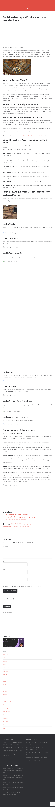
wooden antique (25, 526)
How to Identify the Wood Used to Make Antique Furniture (21, 517)
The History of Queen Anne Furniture (15, 516)
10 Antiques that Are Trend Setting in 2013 (17, 514)
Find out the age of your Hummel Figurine (13, 747)
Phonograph (6, 708)
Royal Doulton (6, 711)
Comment (5, 546)
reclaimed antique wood (41, 524)
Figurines (5, 684)
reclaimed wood (7, 526)
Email (4, 569)
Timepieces (14, 526)
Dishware (5, 674)
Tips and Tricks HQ (27, 801)
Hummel (5, 694)
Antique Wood (14, 523)
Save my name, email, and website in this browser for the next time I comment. (22, 586)
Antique (13, 524)
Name (5, 561)
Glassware (5, 691)
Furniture (32, 524)
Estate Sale (5, 678)
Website (5, 576)
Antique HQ (27, 4)
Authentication (6, 668)
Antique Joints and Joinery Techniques (16, 519)
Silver (4, 714)
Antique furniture (20, 524)
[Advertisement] (27, 33)
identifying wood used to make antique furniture (32, 135)
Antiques (21, 523)
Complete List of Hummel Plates (34, 761)
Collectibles (27, 524)
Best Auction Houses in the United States (13, 759)
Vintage (4, 724)
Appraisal (5, 661)
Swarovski (5, 718)
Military (4, 704)
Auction (4, 664)
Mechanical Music (7, 701)
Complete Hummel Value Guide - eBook (12, 750)
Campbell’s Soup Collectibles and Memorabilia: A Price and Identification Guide (13, 770)
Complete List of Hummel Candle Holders (36, 757)
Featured (5, 681)
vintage (19, 526)
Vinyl (4, 728)
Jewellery (5, 698)
